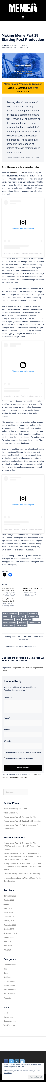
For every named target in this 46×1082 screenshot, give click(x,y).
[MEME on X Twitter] (11, 1062)
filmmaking (33, 613)
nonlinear (27, 619)
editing (22, 613)
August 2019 (8, 904)
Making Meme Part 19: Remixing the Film (22, 646)
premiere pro (34, 622)
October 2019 (8, 900)
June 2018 (7, 946)
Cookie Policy (8, 1073)
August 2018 (8, 937)
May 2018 (7, 950)
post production (9, 622)
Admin (6, 45)
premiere (22, 622)
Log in (5, 1013)
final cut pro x (32, 616)
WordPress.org (9, 1025)
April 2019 (7, 908)
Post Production (21, 48)
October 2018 (8, 929)
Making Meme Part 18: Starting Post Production (22, 821)
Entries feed (8, 1017)
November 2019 (9, 896)
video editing (21, 625)
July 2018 (7, 941)
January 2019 (8, 921)
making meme (8, 619)
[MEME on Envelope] (22, 1062)
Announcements (9, 965)
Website (7, 741)
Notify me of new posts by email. (19, 758)
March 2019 (8, 912)
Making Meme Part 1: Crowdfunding (26, 874)
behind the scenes (10, 613)
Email (7, 730)
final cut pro (18, 616)
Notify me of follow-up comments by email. (24, 752)
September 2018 (10, 933)
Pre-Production (9, 994)
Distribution (8, 977)
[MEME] (23, 8)
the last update (17, 173)
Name (7, 718)
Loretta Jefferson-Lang (12, 878)
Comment (8, 698)
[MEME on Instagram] (16, 1062)
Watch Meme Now (10, 813)
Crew (5, 973)
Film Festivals (9, 981)
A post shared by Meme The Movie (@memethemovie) (23, 253)
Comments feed (9, 1021)
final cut (6, 616)
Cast (5, 969)
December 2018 (9, 925)
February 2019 (9, 917)
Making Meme (7, 48)
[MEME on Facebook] (6, 1062)
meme (18, 619)
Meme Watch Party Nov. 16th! (15, 809)
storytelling (8, 625)
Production (7, 998)
